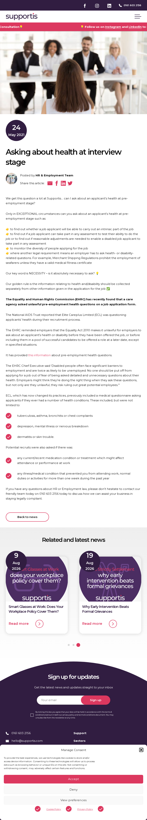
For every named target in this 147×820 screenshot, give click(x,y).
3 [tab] (78, 645)
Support (80, 733)
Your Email (44, 693)
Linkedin (109, 27)
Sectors (80, 741)
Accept (73, 779)
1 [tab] (69, 645)
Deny (73, 789)
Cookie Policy (53, 809)
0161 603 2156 (132, 5)
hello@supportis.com (27, 741)
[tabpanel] (37, 593)
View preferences (73, 800)
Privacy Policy (85, 809)
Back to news (27, 517)
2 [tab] (73, 645)
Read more (19, 624)
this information (39, 355)
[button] (141, 750)
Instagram (87, 27)
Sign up (95, 700)
